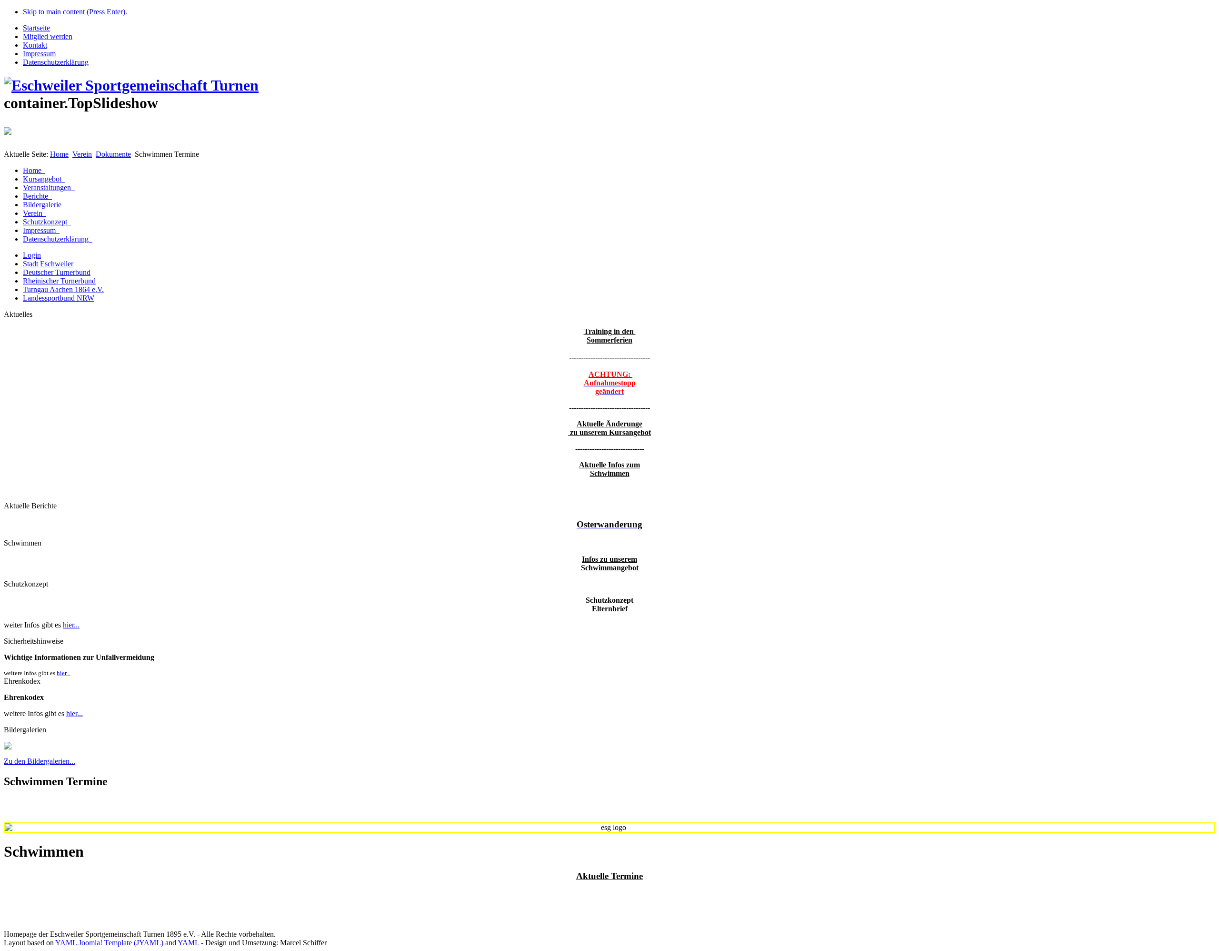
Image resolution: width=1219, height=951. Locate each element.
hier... (71, 625)
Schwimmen (609, 473)
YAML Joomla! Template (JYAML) (109, 943)
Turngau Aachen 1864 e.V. (63, 289)
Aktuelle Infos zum (609, 465)
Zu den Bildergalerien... (39, 761)
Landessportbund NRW (58, 298)
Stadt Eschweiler (48, 264)
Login (32, 255)
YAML (188, 943)
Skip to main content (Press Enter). (75, 12)
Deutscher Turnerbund (56, 272)
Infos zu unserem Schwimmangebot (610, 563)
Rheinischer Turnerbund (59, 281)
